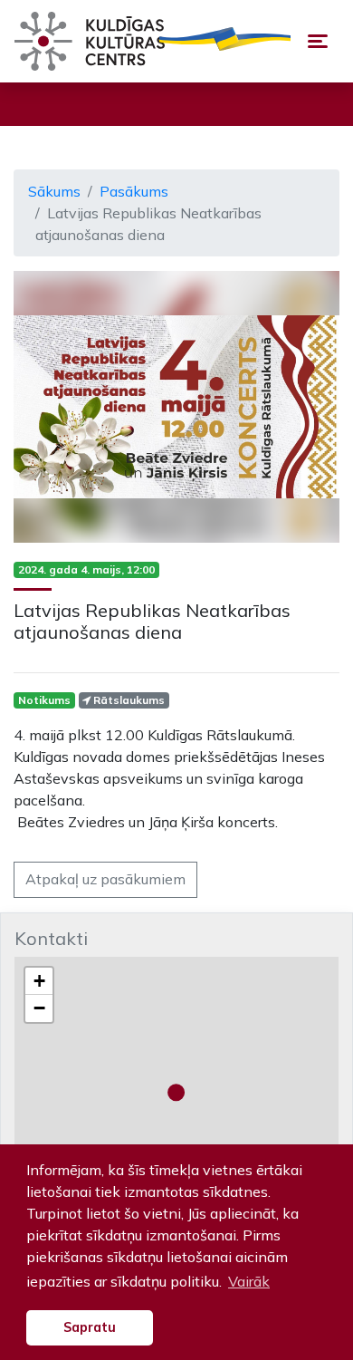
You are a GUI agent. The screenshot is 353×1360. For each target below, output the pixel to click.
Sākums (54, 191)
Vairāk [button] (249, 1281)
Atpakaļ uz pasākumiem (105, 879)
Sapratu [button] (89, 1327)
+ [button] (39, 980)
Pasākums (134, 191)
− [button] (39, 1008)
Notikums (44, 700)
